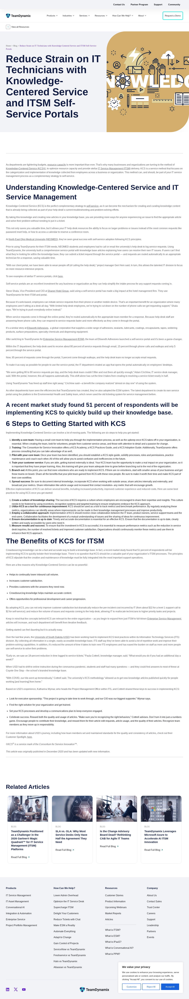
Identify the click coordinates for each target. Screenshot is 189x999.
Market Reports (113, 913)
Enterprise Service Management (164, 618)
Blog (15, 46)
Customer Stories (114, 895)
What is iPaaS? (113, 942)
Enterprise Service (15, 919)
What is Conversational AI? (119, 948)
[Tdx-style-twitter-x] (15, 989)
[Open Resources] (107, 15)
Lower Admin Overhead (66, 895)
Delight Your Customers (66, 913)
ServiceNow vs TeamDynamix (69, 949)
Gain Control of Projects (66, 943)
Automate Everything (64, 931)
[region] (150, 977)
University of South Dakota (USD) (52, 637)
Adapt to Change (62, 937)
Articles (109, 919)
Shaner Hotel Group (58, 291)
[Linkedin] (7, 989)
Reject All (151, 987)
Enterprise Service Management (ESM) (63, 339)
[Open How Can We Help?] (132, 15)
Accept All (170, 987)
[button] (166, 146)
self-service (92, 206)
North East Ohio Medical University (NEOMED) (33, 239)
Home (8, 46)
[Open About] (145, 15)
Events (150, 937)
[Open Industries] (73, 15)
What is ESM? (112, 936)
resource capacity (56, 164)
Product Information (115, 901)
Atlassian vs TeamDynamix (68, 967)
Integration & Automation (19, 913)
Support (151, 919)
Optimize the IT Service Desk (69, 901)
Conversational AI (15, 907)
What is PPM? (112, 954)
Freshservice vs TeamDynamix (70, 955)
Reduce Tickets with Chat (67, 919)
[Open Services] (89, 15)
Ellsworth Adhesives (37, 328)
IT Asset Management (17, 901)
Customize (132, 987)
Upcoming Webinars (116, 907)
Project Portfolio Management (21, 925)
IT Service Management (18, 895)
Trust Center (153, 907)
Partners (151, 931)
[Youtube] (23, 989)
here (60, 276)
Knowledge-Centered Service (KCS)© (26, 168)
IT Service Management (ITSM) (114, 168)
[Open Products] (57, 15)
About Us (152, 895)
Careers (151, 913)
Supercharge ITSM (63, 907)
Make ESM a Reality (64, 925)
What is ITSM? (112, 930)
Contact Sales (154, 901)
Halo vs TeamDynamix (65, 961)
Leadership (153, 925)
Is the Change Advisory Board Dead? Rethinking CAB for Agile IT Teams (115, 835)
